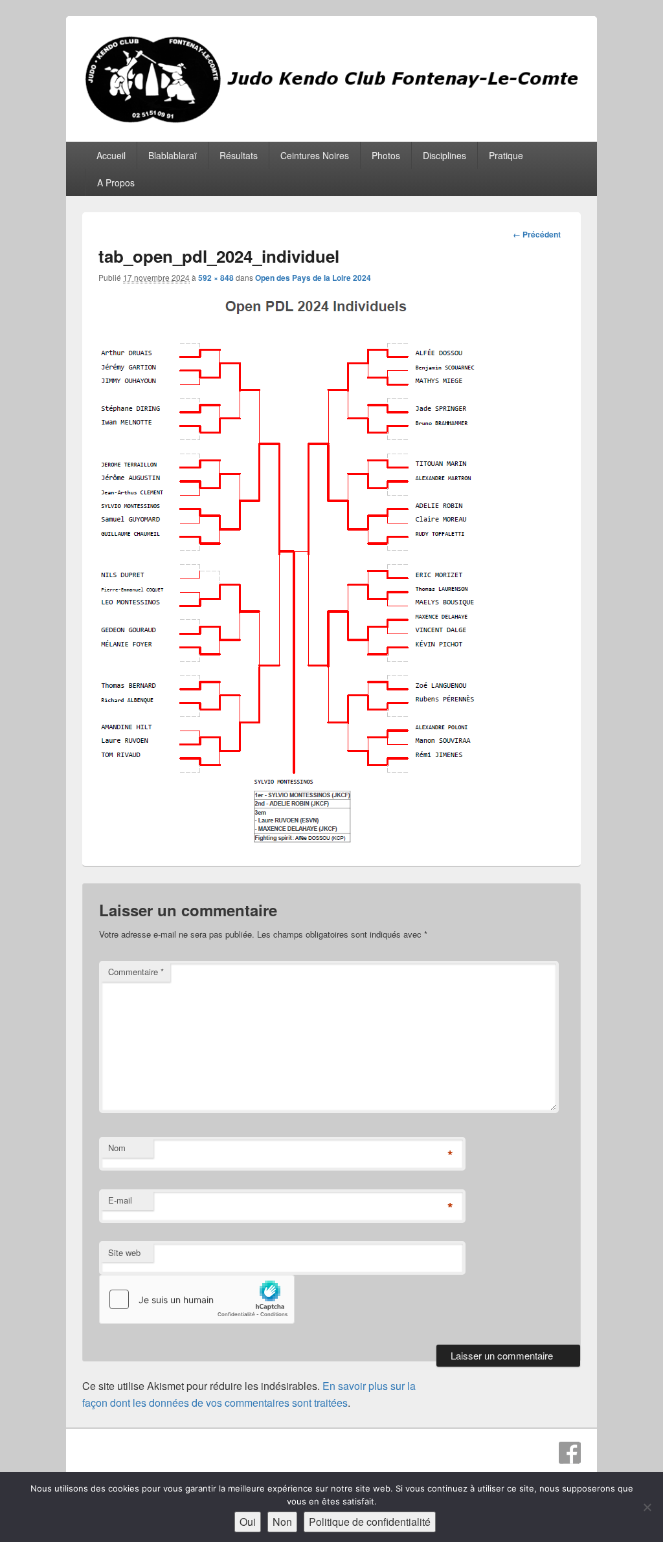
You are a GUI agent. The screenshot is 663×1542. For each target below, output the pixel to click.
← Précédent (537, 234)
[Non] (646, 1507)
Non (282, 1521)
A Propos (116, 182)
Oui (248, 1521)
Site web (124, 1252)
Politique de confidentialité (370, 1521)
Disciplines (444, 155)
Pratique (506, 155)
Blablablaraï (172, 155)
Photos (386, 155)
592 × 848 (216, 277)
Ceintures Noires (314, 155)
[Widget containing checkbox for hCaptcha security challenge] (197, 1299)
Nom (117, 1147)
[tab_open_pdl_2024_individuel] (290, 840)
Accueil (111, 155)
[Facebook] (570, 1453)
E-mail (120, 1200)
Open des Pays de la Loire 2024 (313, 277)
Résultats (238, 155)
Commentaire (136, 971)
